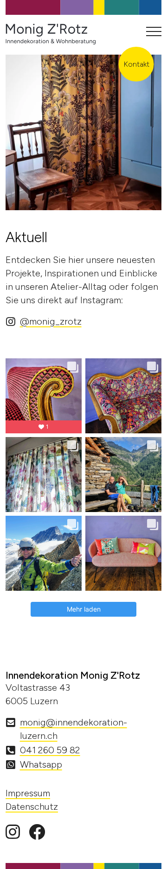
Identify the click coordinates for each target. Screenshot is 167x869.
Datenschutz (32, 806)
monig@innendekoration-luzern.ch (73, 729)
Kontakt (136, 64)
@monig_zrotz (51, 321)
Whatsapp (41, 764)
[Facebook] (37, 832)
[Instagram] (13, 832)
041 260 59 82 (50, 750)
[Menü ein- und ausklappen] (153, 31)
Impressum (28, 793)
